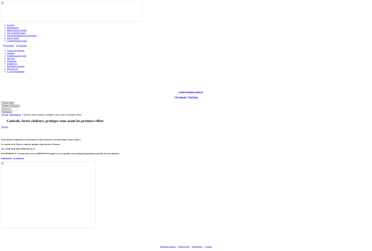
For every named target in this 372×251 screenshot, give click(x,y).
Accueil (4, 114)
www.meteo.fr (18, 158)
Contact (208, 246)
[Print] (4, 127)
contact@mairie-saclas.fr (191, 92)
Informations (15, 114)
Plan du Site (183, 246)
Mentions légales (168, 246)
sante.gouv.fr (6, 158)
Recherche (197, 246)
